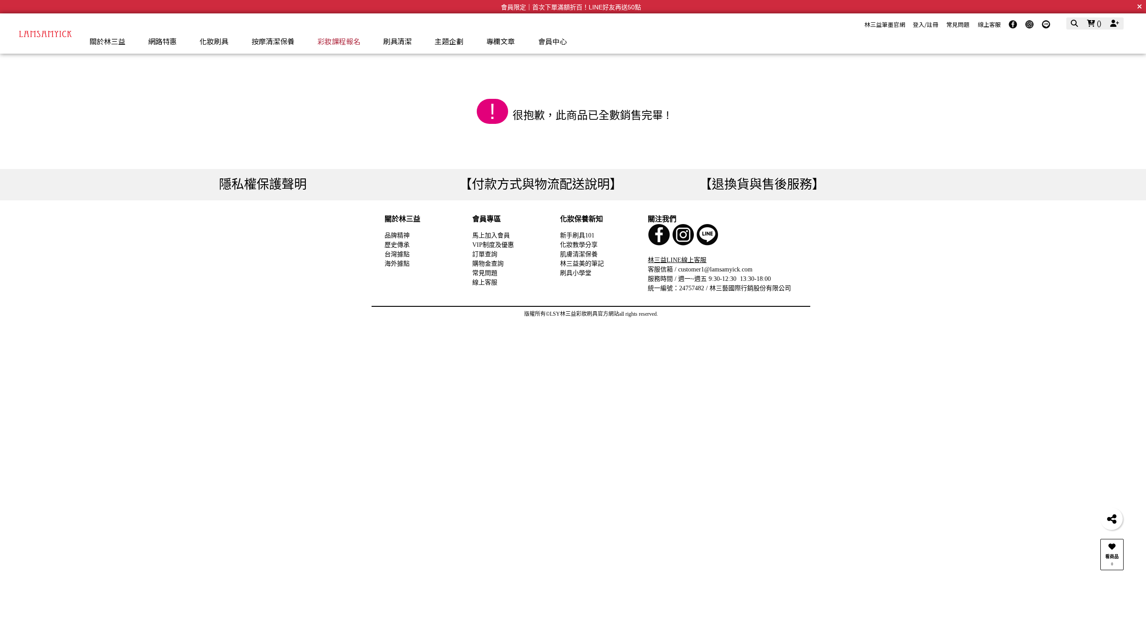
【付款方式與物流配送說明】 (540, 184)
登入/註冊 (925, 24)
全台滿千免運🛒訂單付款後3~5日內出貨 (571, 7)
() (1098, 23)
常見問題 (958, 24)
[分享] (1111, 519)
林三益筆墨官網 (884, 24)
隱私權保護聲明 (263, 184)
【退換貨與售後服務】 (762, 184)
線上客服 (989, 24)
